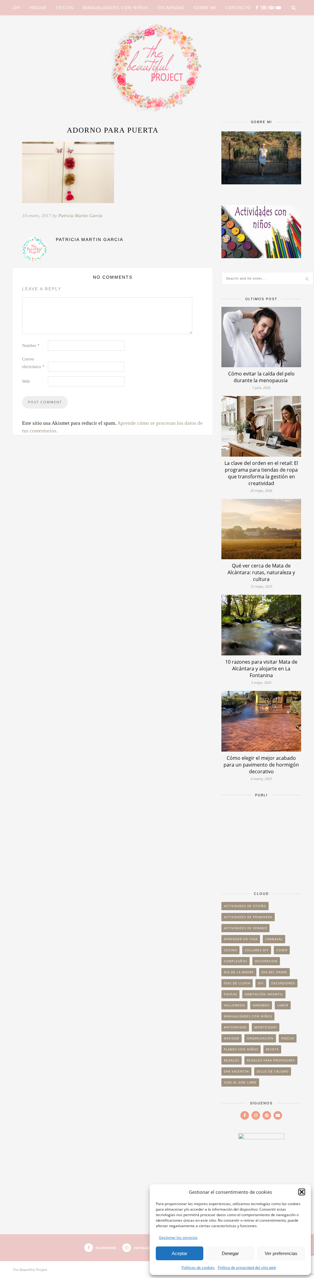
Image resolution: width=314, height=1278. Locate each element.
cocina (230, 950)
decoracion (266, 961)
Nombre (31, 345)
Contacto (238, 7)
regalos (231, 1060)
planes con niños (241, 1049)
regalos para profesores (271, 1060)
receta (272, 1049)
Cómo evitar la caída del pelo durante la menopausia (261, 377)
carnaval (274, 939)
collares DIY (257, 950)
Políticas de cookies (198, 1267)
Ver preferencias (281, 1253)
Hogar (38, 7)
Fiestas (65, 7)
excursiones (283, 983)
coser (281, 950)
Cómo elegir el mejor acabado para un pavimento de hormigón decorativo (261, 765)
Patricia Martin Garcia (80, 215)
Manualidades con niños (115, 7)
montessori (265, 1027)
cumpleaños (235, 961)
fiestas (230, 994)
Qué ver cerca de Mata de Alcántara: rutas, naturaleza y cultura (261, 572)
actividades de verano (245, 928)
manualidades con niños (248, 1016)
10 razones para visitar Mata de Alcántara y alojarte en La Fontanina (261, 668)
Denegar (230, 1253)
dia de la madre (239, 972)
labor (282, 1005)
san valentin (236, 1071)
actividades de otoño (245, 906)
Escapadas (171, 7)
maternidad (235, 1027)
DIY (17, 7)
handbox (261, 1005)
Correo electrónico (33, 363)
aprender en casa (241, 939)
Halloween (234, 1005)
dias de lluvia (237, 983)
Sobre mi (204, 7)
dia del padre (274, 972)
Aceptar (179, 1253)
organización (260, 1038)
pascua (287, 1038)
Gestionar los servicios (178, 1237)
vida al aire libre (240, 1082)
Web (26, 381)
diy (261, 983)
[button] (302, 1192)
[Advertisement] (261, 841)
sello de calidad (273, 1071)
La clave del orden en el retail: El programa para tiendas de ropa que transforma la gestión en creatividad (261, 473)
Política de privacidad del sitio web (247, 1267)
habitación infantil (264, 994)
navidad (231, 1038)
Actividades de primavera (248, 917)
